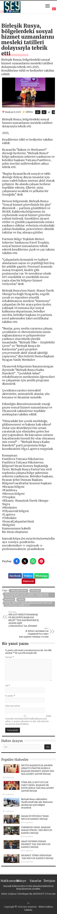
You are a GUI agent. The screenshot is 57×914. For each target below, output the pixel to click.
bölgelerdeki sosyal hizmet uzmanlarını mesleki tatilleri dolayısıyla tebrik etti (26, 595)
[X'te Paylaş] (25, 561)
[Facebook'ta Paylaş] (16, 561)
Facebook (15, 575)
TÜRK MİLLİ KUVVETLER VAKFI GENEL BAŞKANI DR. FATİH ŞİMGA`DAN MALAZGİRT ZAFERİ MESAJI (37, 786)
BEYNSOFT (38, 894)
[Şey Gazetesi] (12, 6)
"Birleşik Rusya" (19, 590)
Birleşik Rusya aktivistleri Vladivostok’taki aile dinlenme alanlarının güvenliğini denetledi (37, 803)
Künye (21, 881)
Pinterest (28, 581)
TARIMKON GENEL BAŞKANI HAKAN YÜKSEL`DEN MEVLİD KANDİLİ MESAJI (36, 830)
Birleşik (35, 590)
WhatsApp (41, 575)
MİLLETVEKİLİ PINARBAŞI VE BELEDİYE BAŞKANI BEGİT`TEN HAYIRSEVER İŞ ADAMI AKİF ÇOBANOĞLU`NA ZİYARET (23, 619)
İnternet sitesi (12, 706)
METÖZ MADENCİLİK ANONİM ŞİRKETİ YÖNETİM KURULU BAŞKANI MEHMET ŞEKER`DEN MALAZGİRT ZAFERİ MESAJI (37, 769)
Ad (7, 685)
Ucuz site (51, 894)
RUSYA (21, 599)
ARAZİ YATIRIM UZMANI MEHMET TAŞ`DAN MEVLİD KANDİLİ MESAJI (35, 844)
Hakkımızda (8, 881)
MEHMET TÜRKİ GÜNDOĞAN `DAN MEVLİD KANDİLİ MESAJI (37, 857)
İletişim (49, 881)
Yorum (9, 657)
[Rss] (28, 903)
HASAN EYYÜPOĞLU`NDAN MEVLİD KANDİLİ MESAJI (35, 817)
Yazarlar (35, 881)
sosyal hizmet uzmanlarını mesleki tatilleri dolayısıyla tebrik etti (28, 604)
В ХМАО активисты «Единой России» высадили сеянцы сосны (34, 632)
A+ (37, 112)
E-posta (10, 695)
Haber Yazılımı (8, 894)
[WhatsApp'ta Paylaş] (33, 561)
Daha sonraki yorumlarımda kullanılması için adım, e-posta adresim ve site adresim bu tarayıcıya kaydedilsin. (28, 720)
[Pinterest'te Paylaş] (41, 561)
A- (44, 112)
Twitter (28, 575)
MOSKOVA (9, 599)
